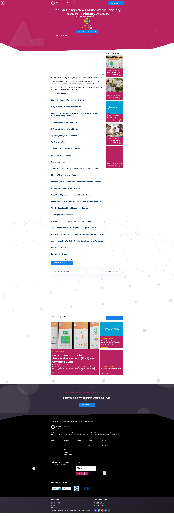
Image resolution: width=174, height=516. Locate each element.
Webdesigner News (55, 83)
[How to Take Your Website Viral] (111, 357)
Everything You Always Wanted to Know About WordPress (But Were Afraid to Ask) (111, 342)
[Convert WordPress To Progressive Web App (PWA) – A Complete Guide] (75, 335)
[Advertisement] (77, 61)
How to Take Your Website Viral (115, 163)
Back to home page (61, 35)
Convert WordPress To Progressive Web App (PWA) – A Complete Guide (73, 358)
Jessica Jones (87, 25)
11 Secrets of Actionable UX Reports (116, 140)
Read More (55, 373)
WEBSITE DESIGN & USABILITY (90, 16)
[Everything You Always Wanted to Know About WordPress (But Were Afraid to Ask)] (111, 329)
